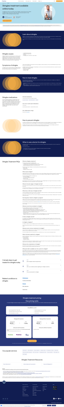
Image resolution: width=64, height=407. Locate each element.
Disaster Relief (34, 395)
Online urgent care (56, 352)
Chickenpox (25, 278)
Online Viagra (25, 354)
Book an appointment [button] (7, 20)
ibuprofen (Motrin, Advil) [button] (34, 106)
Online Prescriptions (35, 386)
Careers (24, 393)
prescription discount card (37, 25)
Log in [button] (54, 1)
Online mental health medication (27, 352)
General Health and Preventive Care (37, 391)
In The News (24, 390)
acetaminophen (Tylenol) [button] (26, 106)
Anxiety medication (36, 350)
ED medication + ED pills (50, 350)
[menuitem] (3, 1)
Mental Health (34, 389)
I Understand (53, 405)
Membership (44, 389)
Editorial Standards (25, 394)
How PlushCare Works (25, 386)
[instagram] (3, 398)
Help (43, 390)
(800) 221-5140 (45, 386)
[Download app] (55, 387)
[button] (21, 1)
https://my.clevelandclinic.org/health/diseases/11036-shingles (26, 372)
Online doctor (25, 350)
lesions (39, 201)
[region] (32, 405)
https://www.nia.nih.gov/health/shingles (26, 374)
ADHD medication (30, 350)
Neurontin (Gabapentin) (48, 364)
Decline (49, 405)
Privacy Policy (25, 406)
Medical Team (24, 389)
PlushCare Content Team (8, 17)
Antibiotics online (43, 350)
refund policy (44, 343)
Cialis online (56, 350)
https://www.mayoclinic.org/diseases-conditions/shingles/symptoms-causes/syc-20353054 (29, 373)
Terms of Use (29, 406)
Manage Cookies (44, 405)
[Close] (63, 405)
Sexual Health (34, 392)
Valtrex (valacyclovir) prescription (29, 364)
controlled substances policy (23, 25)
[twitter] (5, 398)
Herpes (24, 283)
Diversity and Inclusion (26, 395)
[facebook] (7, 398)
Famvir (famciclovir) (6, 364)
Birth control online (35, 352)
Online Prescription (49, 352)
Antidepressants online (43, 352)
